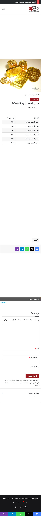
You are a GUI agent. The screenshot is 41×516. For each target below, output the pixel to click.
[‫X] (32, 249)
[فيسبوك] (37, 249)
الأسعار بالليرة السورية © (18, 498)
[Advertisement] (20, 36)
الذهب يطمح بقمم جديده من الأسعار (25, 2)
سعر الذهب (28, 95)
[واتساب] (27, 249)
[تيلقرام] (22, 249)
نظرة (14, 502)
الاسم (37, 348)
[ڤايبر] (17, 249)
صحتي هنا (19, 502)
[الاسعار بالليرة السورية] (33, 9)
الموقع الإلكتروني (34, 366)
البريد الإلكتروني (34, 357)
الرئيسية (35, 95)
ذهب (35, 240)
